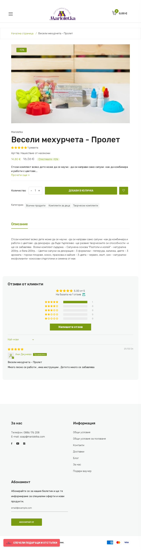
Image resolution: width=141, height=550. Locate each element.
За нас (77, 464)
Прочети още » (20, 175)
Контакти (78, 445)
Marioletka (17, 132)
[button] (19, 147)
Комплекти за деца (59, 205)
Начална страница (22, 33)
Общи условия (81, 432)
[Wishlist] (123, 191)
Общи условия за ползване (89, 438)
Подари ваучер (82, 471)
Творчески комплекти (85, 205)
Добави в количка (81, 190)
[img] (15, 349)
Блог (76, 458)
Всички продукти (35, 205)
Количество (18, 190)
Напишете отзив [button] (70, 327)
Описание (19, 224)
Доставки (78, 451)
